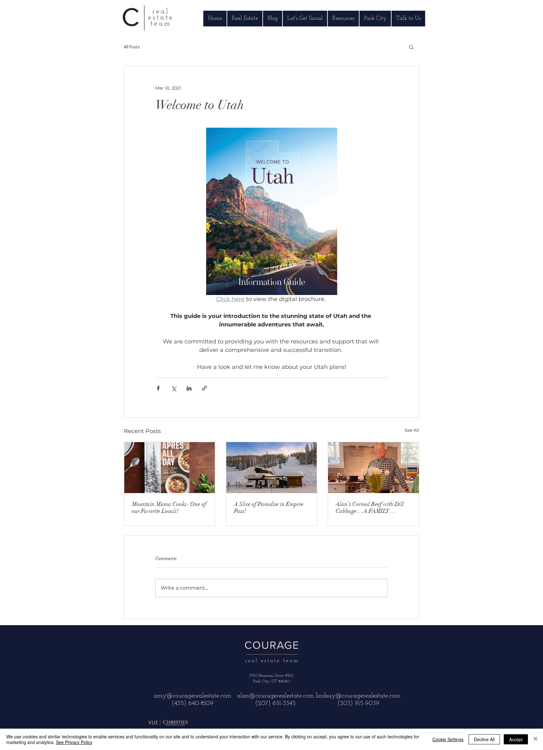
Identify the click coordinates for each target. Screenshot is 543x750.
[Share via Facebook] (158, 388)
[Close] (535, 739)
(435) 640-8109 (192, 703)
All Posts (132, 47)
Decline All (484, 739)
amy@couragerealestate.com (192, 696)
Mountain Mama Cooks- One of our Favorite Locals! (169, 507)
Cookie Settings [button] (447, 739)
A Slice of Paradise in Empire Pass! (269, 507)
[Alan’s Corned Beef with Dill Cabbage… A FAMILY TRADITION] (373, 467)
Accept (516, 739)
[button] (411, 46)
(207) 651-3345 (275, 703)
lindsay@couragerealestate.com (358, 696)
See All (411, 430)
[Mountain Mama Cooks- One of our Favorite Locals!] (169, 467)
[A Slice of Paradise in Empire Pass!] (271, 467)
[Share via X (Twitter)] (174, 388)
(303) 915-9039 (358, 703)
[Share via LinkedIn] (189, 388)
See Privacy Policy (74, 742)
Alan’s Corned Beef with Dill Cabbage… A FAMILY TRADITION (370, 507)
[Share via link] (204, 388)
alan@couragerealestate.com (275, 696)
